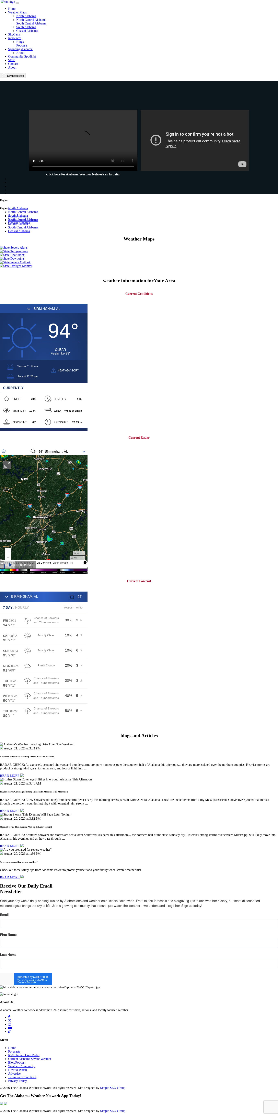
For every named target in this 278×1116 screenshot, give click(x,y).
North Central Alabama (31, 19)
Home (12, 8)
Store (11, 60)
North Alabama (26, 16)
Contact (13, 63)
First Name (8, 934)
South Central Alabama (31, 23)
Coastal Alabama (27, 30)
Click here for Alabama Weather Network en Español (83, 174)
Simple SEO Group (112, 1087)
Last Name (8, 954)
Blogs (20, 41)
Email (4, 914)
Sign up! (139, 979)
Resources (14, 38)
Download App (15, 75)
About (20, 52)
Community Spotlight (22, 56)
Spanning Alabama (20, 49)
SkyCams (14, 34)
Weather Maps (17, 12)
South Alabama (26, 27)
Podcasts (21, 45)
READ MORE (10, 775)
